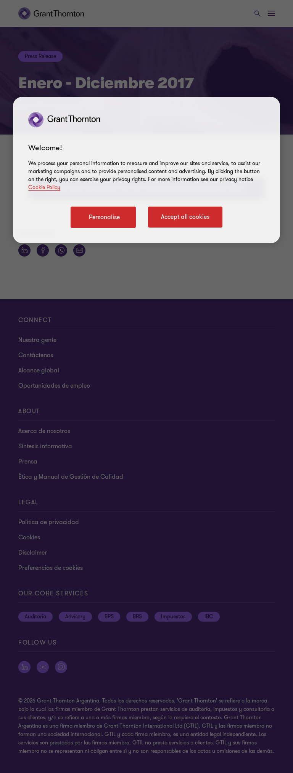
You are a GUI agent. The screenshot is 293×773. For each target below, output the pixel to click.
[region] (146, 170)
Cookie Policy (44, 187)
